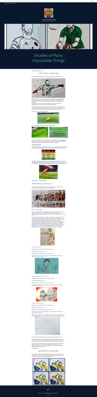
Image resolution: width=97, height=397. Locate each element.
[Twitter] (47, 389)
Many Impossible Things (48, 19)
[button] (92, 1)
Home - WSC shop (36, 144)
